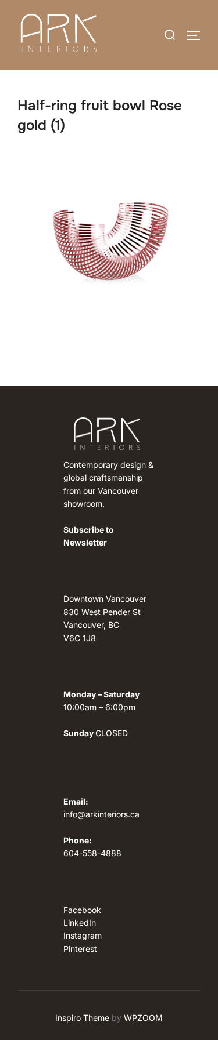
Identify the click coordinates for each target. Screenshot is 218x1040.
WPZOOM (143, 1018)
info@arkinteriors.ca (101, 814)
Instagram (82, 935)
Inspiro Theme (82, 1018)
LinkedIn (79, 923)
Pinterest (80, 949)
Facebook (82, 910)
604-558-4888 (92, 853)
